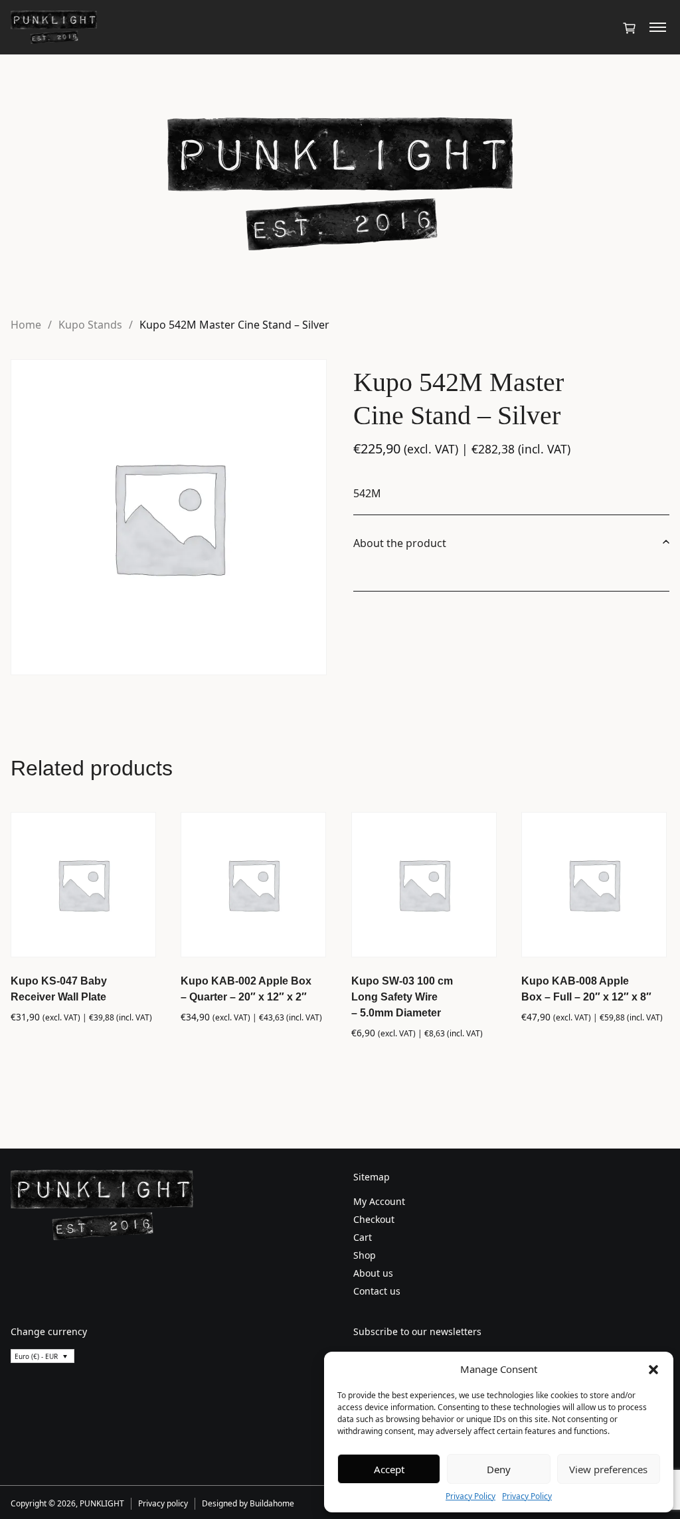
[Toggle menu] (657, 27)
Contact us (376, 1291)
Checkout (373, 1219)
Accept (389, 1469)
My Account (379, 1201)
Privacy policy (163, 1503)
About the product (399, 543)
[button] (653, 1369)
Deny (499, 1469)
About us (373, 1273)
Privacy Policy (470, 1496)
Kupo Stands (90, 324)
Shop (364, 1255)
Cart (362, 1237)
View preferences (608, 1469)
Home (26, 324)
